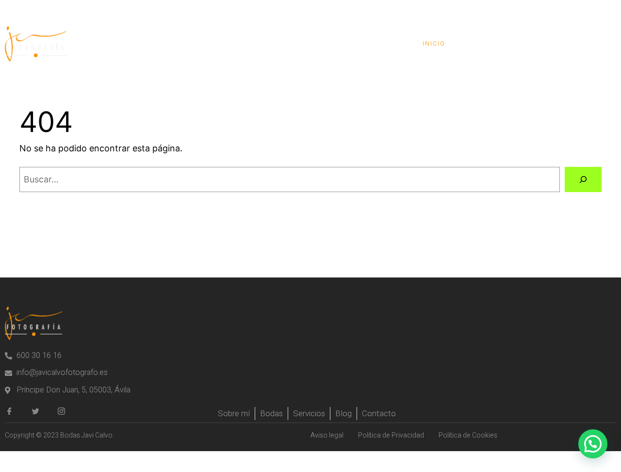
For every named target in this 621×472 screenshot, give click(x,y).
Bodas (482, 43)
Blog (528, 43)
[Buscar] (583, 179)
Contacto (582, 43)
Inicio (434, 43)
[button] (592, 443)
